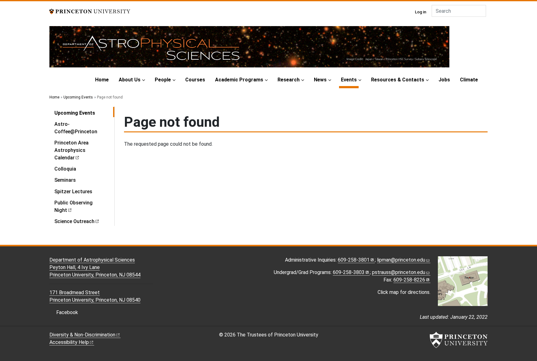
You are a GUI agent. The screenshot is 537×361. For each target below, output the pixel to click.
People (163, 80)
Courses (195, 80)
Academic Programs (239, 80)
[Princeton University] (89, 11)
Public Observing (73, 206)
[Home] (249, 49)
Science (74, 221)
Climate (469, 80)
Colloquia (65, 169)
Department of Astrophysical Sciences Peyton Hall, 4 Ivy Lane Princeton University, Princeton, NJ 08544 (94, 267)
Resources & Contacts (397, 80)
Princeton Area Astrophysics (71, 150)
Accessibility (69, 342)
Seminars (65, 180)
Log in (420, 11)
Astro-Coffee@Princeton (75, 128)
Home (102, 80)
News (320, 80)
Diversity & (82, 335)
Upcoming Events (78, 97)
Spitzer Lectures (73, 191)
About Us (129, 80)
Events (350, 79)
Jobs (444, 80)
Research (289, 80)
